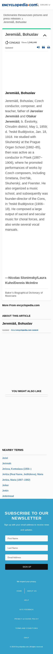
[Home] (19, 5)
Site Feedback (26, 609)
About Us (31, 591)
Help (26, 600)
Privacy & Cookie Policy (26, 619)
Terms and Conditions (26, 628)
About (24, 330)
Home (19, 591)
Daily (26, 637)
